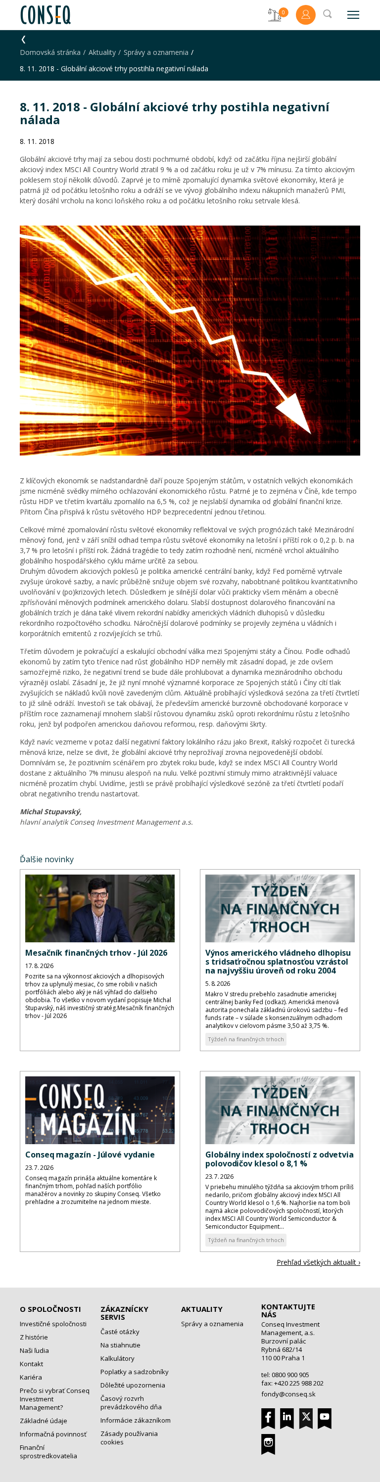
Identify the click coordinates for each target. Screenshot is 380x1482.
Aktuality (102, 52)
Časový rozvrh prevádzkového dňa (131, 1402)
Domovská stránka (50, 52)
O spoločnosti (50, 1309)
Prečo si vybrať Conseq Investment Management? (55, 1399)
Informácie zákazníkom (135, 1420)
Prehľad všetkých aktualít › (318, 1262)
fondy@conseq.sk (288, 1393)
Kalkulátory (117, 1358)
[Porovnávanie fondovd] (274, 15)
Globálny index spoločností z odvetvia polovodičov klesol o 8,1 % (279, 1159)
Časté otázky (120, 1331)
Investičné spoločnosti (53, 1323)
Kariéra (31, 1377)
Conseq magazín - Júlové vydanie (90, 1154)
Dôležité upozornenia (132, 1385)
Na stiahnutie (120, 1345)
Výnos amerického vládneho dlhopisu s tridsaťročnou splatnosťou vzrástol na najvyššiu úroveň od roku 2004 (278, 961)
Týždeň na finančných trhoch (246, 1039)
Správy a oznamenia (156, 52)
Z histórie (34, 1337)
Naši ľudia (34, 1350)
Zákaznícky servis (124, 1313)
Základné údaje (43, 1420)
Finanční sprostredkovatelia (48, 1451)
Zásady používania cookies (129, 1437)
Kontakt (31, 1363)
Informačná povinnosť (53, 1434)
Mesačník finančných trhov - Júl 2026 (96, 952)
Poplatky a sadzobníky (134, 1371)
